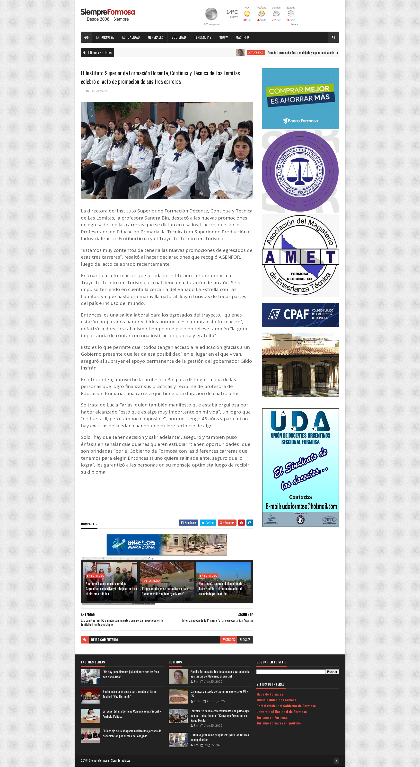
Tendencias (202, 37)
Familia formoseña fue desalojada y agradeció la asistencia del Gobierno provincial (295, 52)
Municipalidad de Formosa (276, 699)
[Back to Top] (336, 761)
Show (223, 37)
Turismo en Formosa (272, 717)
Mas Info (242, 37)
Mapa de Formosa (269, 693)
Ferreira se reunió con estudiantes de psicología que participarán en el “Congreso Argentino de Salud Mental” (220, 715)
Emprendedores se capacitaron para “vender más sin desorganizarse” (165, 591)
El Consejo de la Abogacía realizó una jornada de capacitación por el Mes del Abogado (132, 733)
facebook (229, 639)
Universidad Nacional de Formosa (281, 711)
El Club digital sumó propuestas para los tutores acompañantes (220, 737)
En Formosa (105, 37)
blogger (245, 639)
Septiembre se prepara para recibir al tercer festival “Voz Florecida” (130, 694)
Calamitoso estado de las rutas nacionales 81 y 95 (219, 693)
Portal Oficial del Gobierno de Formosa (286, 705)
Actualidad (131, 37)
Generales (156, 37)
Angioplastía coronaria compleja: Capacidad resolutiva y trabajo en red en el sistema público (111, 588)
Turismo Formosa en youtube (278, 722)
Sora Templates (121, 760)
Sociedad (179, 37)
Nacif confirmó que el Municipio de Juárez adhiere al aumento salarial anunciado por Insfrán (220, 588)
